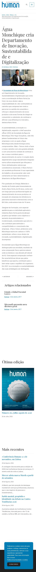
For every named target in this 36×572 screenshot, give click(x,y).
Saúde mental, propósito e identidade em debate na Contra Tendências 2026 (16, 499)
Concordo (13, 564)
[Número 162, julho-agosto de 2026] (18, 389)
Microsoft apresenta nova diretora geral (15, 305)
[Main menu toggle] (32, 4)
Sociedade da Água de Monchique (15, 90)
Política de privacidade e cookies (17, 560)
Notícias (15, 67)
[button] (27, 4)
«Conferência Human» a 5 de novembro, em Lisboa (14, 458)
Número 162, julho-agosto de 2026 (17, 412)
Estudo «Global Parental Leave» (15, 293)
